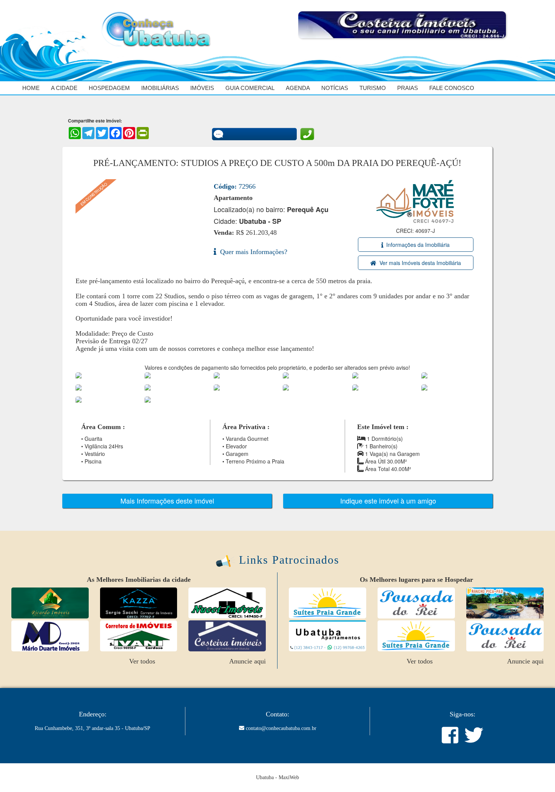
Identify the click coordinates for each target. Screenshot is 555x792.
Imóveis (202, 88)
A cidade (64, 88)
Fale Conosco (451, 88)
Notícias (334, 88)
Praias (407, 88)
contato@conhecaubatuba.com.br (281, 728)
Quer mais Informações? (251, 252)
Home (31, 88)
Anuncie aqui (247, 661)
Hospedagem (109, 88)
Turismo (372, 88)
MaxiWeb (289, 777)
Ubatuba (265, 777)
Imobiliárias (160, 88)
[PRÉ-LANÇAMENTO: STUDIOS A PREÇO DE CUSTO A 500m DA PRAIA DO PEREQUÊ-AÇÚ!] (86, 375)
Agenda (298, 88)
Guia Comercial (249, 88)
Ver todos (142, 661)
